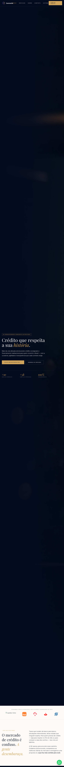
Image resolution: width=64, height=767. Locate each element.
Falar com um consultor (13, 362)
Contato (37, 3)
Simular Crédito (53, 3)
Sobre (30, 3)
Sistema (46, 3)
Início (14, 3)
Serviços (22, 3)
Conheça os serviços (34, 362)
